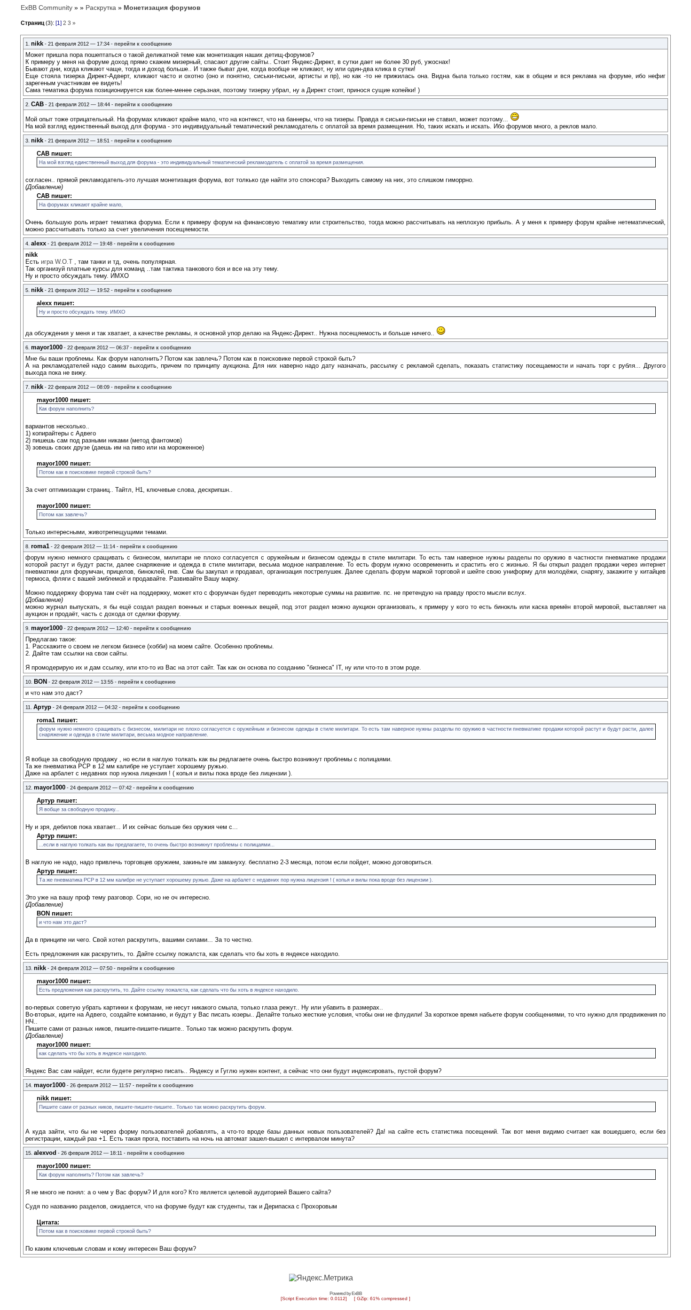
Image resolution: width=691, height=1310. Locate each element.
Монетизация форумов (162, 7)
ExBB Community (46, 7)
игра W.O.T (56, 261)
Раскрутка (101, 7)
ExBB (357, 1293)
